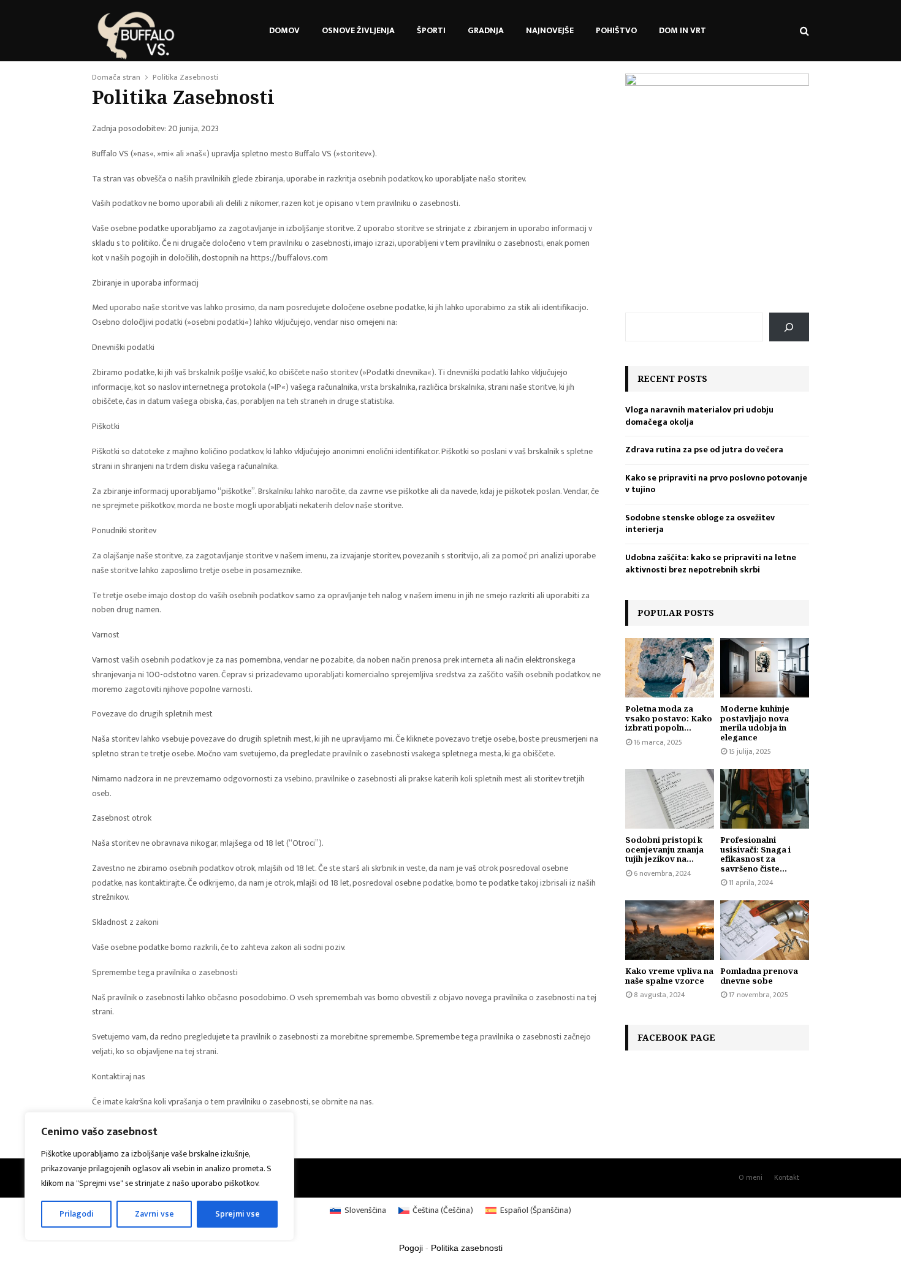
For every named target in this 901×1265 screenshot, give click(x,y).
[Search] (789, 327)
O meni (750, 1177)
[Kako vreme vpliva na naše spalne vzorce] (669, 930)
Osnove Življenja (358, 30)
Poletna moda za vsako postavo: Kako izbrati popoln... (668, 718)
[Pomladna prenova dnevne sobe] (764, 930)
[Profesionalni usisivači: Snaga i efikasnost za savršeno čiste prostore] (764, 799)
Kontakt (786, 1177)
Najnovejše (550, 30)
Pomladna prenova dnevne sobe (759, 975)
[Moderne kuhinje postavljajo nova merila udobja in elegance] (764, 667)
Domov (284, 30)
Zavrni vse (154, 1214)
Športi (431, 30)
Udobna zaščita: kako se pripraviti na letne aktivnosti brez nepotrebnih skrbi (710, 563)
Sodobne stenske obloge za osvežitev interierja (700, 524)
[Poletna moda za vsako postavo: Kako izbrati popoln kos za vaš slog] (669, 667)
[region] (159, 1176)
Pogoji (411, 1248)
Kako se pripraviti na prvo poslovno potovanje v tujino (716, 484)
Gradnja (486, 30)
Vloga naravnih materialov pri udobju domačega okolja (699, 416)
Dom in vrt (682, 30)
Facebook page (676, 1037)
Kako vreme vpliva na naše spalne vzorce (669, 975)
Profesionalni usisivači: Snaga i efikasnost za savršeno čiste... (755, 854)
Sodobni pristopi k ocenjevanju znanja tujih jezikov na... (664, 849)
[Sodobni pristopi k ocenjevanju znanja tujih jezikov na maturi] (669, 799)
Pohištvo (616, 30)
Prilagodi (76, 1214)
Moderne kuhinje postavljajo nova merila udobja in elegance (754, 723)
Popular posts (675, 612)
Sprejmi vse (237, 1214)
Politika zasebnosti (467, 1248)
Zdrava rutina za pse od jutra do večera (704, 450)
